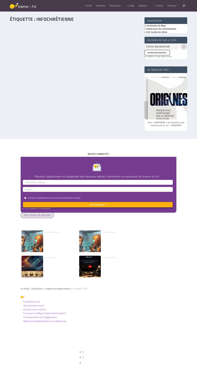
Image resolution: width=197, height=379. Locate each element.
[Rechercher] (183, 46)
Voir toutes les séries (156, 32)
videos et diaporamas (58, 288)
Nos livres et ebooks (37, 215)
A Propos (171, 5)
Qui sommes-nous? (33, 305)
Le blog (25, 288)
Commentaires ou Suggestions (40, 317)
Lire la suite (22, 126)
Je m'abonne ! (98, 204)
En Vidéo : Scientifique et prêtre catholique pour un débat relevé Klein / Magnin (118, 265)
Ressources (115, 5)
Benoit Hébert (21, 112)
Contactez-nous (31, 301)
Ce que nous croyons (34, 309)
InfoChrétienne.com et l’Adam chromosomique (37, 108)
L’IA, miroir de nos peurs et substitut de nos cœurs (58, 238)
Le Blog (130, 5)
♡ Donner (158, 5)
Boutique (143, 5)
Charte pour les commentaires (160, 28)
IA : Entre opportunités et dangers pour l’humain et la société (116, 239)
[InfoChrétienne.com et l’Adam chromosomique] (75, 62)
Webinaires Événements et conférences (44, 321)
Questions (100, 5)
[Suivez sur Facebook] (83, 351)
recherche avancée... (157, 52)
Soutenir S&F (80, 288)
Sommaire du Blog (156, 25)
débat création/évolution (49, 112)
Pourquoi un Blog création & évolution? (44, 313)
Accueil (88, 5)
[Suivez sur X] (83, 357)
